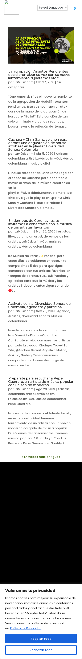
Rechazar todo (41, 650)
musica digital (39, 163)
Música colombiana (37, 246)
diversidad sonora (36, 316)
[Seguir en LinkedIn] (47, 558)
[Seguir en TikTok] (34, 571)
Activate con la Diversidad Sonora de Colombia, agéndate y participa (39, 305)
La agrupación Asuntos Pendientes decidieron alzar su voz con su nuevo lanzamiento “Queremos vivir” (39, 74)
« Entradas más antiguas (41, 457)
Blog (11, 236)
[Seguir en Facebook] (33, 558)
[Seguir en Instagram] (20, 558)
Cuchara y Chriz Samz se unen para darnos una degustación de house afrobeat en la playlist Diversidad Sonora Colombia (37, 145)
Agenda (63, 311)
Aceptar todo (41, 639)
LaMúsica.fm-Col (48, 158)
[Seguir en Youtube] (60, 558)
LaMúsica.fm (24, 82)
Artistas (62, 154)
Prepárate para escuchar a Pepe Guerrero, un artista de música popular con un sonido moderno (40, 381)
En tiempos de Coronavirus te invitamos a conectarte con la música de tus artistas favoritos (40, 224)
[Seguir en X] (48, 571)
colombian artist (21, 158)
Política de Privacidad (25, 628)
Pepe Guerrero (19, 404)
